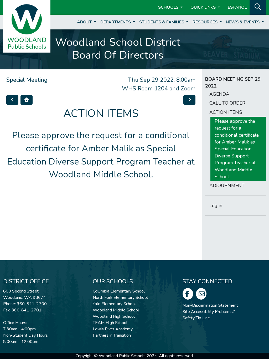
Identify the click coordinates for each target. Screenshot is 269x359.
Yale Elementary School (114, 304)
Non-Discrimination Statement (210, 305)
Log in (215, 205)
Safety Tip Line (196, 318)
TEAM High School (110, 323)
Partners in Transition (112, 335)
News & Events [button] (243, 22)
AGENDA (219, 94)
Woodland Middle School (116, 310)
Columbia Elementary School (119, 291)
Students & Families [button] (162, 22)
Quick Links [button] (203, 7)
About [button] (85, 22)
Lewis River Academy (113, 329)
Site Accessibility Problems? (209, 312)
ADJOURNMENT (227, 185)
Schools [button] (168, 7)
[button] (258, 7)
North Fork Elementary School (120, 297)
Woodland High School (114, 316)
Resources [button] (206, 22)
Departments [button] (116, 22)
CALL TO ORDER (227, 103)
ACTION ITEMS (225, 112)
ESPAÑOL (237, 7)
